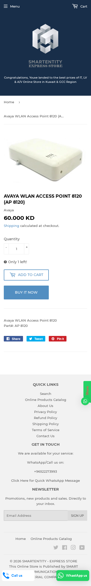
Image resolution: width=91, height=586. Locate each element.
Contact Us (45, 436)
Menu (15, 6)
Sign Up (77, 516)
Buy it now (26, 292)
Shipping (11, 226)
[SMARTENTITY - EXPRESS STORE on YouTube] (82, 548)
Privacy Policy (45, 412)
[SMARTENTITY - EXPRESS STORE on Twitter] (55, 548)
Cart (83, 6)
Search (45, 394)
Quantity (12, 239)
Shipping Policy (45, 424)
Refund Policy (45, 418)
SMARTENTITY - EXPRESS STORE (49, 561)
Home (9, 102)
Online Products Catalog (45, 400)
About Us (45, 406)
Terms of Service (45, 430)
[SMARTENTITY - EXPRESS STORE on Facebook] (64, 548)
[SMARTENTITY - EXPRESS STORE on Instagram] (73, 548)
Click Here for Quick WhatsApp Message (45, 480)
